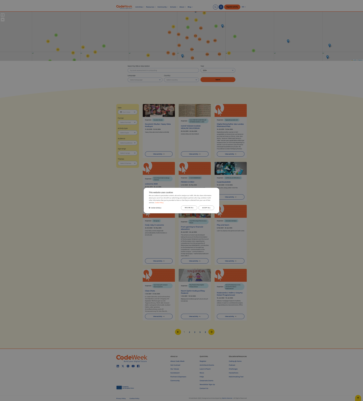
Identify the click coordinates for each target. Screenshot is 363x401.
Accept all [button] (206, 208)
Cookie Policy (159, 202)
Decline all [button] (189, 207)
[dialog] (181, 200)
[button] (155, 208)
